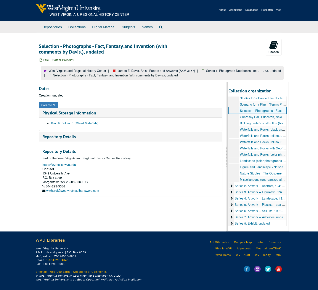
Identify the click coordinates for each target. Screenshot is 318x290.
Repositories (52, 26)
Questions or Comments (89, 271)
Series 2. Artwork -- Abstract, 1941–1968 (263, 186)
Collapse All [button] (48, 105)
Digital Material (103, 26)
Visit (278, 9)
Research (267, 9)
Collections (235, 9)
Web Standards (60, 271)
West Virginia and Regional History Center (77, 70)
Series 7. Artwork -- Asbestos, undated (261, 217)
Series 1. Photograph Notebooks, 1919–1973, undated (243, 70)
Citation (273, 52)
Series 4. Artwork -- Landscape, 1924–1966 (264, 198)
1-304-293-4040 (57, 260)
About (222, 9)
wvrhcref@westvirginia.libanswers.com (72, 190)
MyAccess (244, 248)
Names (147, 26)
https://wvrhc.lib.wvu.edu (59, 164)
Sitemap (41, 271)
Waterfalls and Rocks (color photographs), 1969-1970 (276, 154)
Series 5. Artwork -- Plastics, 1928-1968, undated (268, 204)
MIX (278, 255)
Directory (274, 242)
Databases (251, 9)
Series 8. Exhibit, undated (252, 223)
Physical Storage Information (69, 113)
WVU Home (223, 255)
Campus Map (243, 242)
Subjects (128, 26)
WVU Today (263, 255)
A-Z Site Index (219, 242)
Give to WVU (223, 248)
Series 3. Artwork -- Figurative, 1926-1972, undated (270, 192)
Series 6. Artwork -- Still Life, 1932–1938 (262, 211)
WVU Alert (243, 255)
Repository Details (59, 136)
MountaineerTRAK (268, 248)
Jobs (260, 242)
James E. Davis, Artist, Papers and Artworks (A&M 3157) (156, 70)
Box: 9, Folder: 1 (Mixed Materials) (74, 123)
